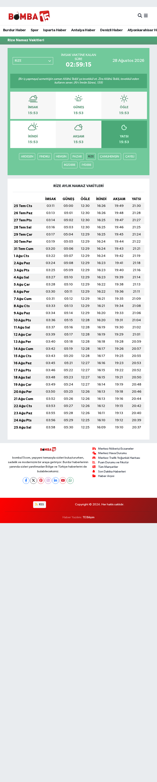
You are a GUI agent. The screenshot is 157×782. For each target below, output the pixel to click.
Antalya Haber (83, 30)
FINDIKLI (44, 156)
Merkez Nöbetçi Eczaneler (116, 448)
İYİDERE (86, 164)
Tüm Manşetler (108, 466)
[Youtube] (62, 480)
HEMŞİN (61, 156)
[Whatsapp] (70, 480)
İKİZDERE (69, 164)
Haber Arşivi (106, 476)
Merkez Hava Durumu (112, 453)
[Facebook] (26, 480)
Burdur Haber (14, 30)
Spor (34, 30)
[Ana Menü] (146, 16)
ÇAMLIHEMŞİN (109, 156)
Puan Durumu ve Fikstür (113, 462)
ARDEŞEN (27, 156)
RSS (41, 504)
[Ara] (140, 16)
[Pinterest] (40, 480)
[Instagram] (48, 480)
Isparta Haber (54, 30)
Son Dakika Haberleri (112, 471)
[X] (33, 480)
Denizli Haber (111, 30)
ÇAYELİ (129, 156)
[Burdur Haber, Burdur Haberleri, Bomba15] (29, 16)
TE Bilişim (88, 517)
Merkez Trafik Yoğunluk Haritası (119, 457)
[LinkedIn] (55, 480)
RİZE (91, 156)
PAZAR (77, 156)
